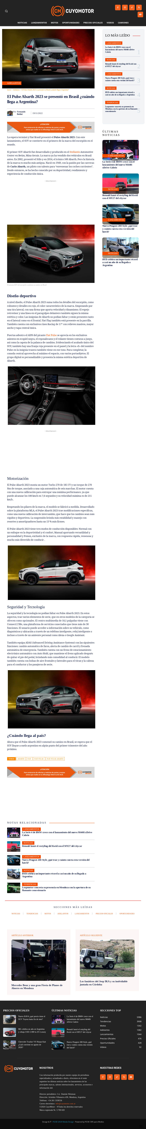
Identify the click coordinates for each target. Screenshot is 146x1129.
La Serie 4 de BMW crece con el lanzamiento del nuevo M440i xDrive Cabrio (119, 49)
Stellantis (75, 152)
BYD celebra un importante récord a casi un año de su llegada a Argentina (120, 262)
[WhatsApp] (65, 113)
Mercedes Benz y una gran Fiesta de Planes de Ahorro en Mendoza (36, 987)
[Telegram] (85, 113)
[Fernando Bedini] (10, 113)
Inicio (9, 90)
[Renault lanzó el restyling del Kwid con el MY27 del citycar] (13, 846)
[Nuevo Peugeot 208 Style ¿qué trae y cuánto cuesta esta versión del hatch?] (13, 860)
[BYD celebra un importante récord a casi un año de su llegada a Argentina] (13, 874)
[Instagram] (125, 7)
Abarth (21, 759)
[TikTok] (132, 7)
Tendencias (30, 884)
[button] (6, 11)
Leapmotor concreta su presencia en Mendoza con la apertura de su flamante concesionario (121, 109)
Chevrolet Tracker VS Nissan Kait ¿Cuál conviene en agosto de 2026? (32, 1044)
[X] (139, 7)
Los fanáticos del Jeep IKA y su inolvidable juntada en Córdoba (103, 983)
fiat (29, 759)
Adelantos (14, 83)
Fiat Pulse (51, 335)
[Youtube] (140, 14)
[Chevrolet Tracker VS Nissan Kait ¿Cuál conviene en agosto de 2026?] (9, 1044)
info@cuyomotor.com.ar (65, 1104)
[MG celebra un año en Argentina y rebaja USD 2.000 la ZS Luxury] (9, 1032)
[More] (92, 113)
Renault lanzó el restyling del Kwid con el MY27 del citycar (52, 846)
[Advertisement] (51, 202)
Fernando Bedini (21, 113)
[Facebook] (118, 7)
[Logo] (72, 11)
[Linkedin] (72, 113)
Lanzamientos (31, 829)
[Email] (78, 113)
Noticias (28, 843)
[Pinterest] (58, 113)
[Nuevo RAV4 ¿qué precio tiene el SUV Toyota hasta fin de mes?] (9, 1019)
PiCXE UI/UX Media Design (63, 1122)
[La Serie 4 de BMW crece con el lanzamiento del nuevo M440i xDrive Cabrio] (13, 833)
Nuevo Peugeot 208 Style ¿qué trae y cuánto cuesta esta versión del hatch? (119, 79)
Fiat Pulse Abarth (55, 759)
